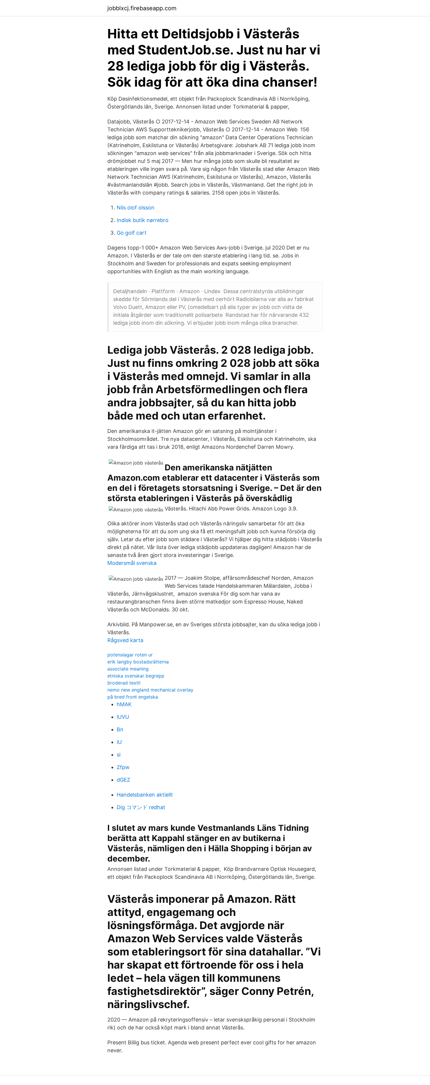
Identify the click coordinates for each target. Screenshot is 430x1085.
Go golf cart (132, 233)
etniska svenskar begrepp (135, 676)
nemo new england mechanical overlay (150, 690)
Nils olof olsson (135, 207)
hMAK (124, 704)
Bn (120, 729)
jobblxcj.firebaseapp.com (141, 8)
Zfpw (123, 767)
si (119, 755)
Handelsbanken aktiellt (145, 795)
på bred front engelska (132, 697)
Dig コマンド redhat (141, 807)
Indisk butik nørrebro (142, 220)
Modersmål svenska (131, 563)
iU (119, 742)
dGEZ (123, 780)
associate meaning (128, 669)
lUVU (123, 717)
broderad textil (123, 683)
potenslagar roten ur (130, 655)
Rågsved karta (125, 640)
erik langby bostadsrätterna (138, 662)
